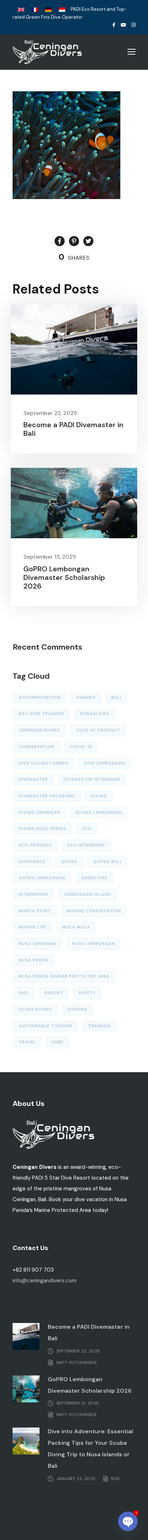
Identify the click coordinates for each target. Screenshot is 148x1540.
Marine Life (32, 927)
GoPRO (69, 861)
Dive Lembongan (104, 763)
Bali (116, 697)
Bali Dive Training (41, 713)
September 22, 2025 (50, 413)
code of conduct (98, 730)
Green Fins (94, 877)
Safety (87, 992)
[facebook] (113, 25)
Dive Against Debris (44, 763)
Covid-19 (81, 746)
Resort (54, 992)
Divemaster (33, 779)
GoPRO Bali (107, 861)
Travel (27, 1042)
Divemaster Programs (47, 795)
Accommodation (40, 697)
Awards (86, 697)
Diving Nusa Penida (42, 828)
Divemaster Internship (92, 779)
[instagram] (133, 25)
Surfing (77, 1009)
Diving (99, 795)
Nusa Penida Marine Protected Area (64, 976)
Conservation (36, 746)
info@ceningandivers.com (45, 1280)
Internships (33, 894)
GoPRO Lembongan (42, 877)
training (99, 1025)
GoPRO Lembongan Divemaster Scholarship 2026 (64, 577)
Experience (32, 861)
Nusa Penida (34, 960)
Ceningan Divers (39, 730)
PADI (24, 992)
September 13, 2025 (49, 557)
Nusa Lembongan (93, 943)
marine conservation (94, 910)
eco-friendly (35, 845)
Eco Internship (86, 845)
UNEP (58, 1042)
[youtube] (123, 25)
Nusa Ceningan (37, 943)
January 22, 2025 (76, 1478)
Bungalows (94, 713)
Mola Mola (76, 927)
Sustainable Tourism (45, 1025)
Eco (87, 828)
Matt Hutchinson (76, 1362)
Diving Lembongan (99, 812)
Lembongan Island (87, 894)
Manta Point (35, 910)
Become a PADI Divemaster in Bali (73, 429)
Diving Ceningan (39, 812)
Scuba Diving (35, 1009)
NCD (115, 1478)
